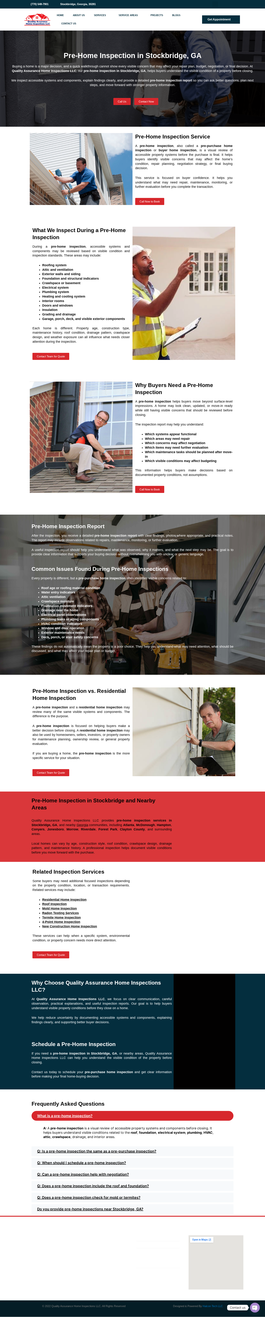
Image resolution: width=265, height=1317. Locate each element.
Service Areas (128, 15)
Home (60, 15)
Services (100, 15)
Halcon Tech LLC (213, 1306)
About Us (79, 15)
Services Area (111, 1253)
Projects (157, 15)
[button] (132, 1116)
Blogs (176, 15)
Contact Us (68, 23)
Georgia (82, 825)
